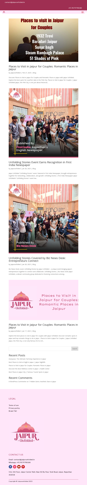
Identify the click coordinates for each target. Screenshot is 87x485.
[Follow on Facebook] (10, 466)
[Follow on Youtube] (19, 466)
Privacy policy (14, 408)
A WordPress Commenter (17, 382)
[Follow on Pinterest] (23, 466)
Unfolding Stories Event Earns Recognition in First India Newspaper (40, 163)
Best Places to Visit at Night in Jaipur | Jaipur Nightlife (27, 362)
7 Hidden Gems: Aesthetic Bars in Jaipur (42, 382)
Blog (34, 73)
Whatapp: (13, 462)
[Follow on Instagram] (14, 466)
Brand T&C (13, 411)
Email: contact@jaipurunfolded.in (22, 459)
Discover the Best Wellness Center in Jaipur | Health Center (29, 369)
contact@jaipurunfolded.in (15, 2)
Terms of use (14, 405)
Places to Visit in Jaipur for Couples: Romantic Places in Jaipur (43, 67)
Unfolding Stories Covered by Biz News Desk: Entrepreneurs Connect (37, 259)
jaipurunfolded (16, 73)
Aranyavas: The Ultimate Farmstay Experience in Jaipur (27, 359)
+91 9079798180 (75, 8)
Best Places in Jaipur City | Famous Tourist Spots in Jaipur (28, 372)
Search (74, 349)
